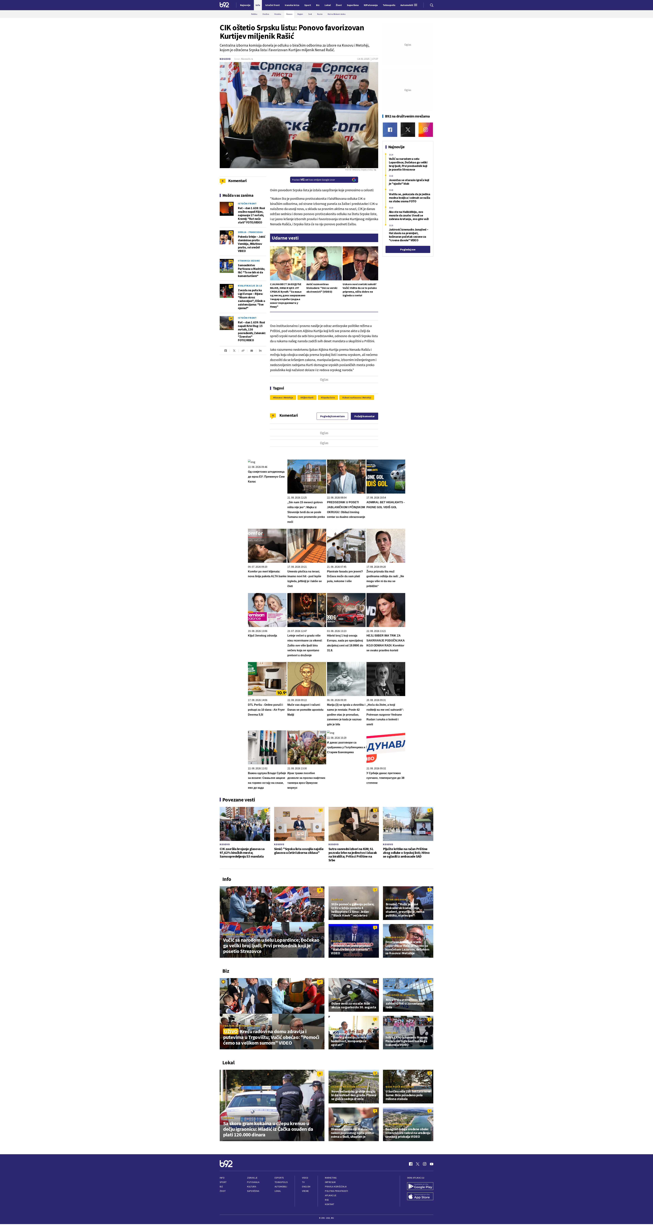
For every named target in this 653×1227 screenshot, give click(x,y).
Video (305, 1177)
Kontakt (329, 1204)
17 (320, 982)
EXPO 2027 (391, 1032)
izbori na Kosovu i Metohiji (357, 397)
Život (223, 1191)
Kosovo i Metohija (283, 397)
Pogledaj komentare (332, 416)
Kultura (251, 1186)
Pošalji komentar (364, 416)
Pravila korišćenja (336, 1186)
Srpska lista (328, 397)
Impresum (330, 1182)
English (306, 1186)
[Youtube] (431, 1164)
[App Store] (420, 1196)
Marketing (331, 1177)
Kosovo (225, 59)
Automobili (281, 1186)
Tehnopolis (281, 1182)
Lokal (278, 1191)
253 (230, 286)
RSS (327, 1199)
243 (230, 261)
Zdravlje (252, 1177)
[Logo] (224, 5)
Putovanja (253, 1182)
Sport (223, 1182)
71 (231, 204)
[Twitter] (408, 129)
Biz (221, 1186)
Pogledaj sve (407, 249)
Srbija (335, 998)
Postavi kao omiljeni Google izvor (313, 179)
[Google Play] (420, 1186)
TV (303, 1182)
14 (231, 318)
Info (222, 1177)
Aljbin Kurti (308, 397)
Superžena (253, 1191)
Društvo (337, 899)
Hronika (228, 1117)
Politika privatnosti (336, 1191)
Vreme (305, 1191)
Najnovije (245, 5)
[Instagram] (425, 129)
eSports (279, 1177)
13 (430, 1073)
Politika (336, 941)
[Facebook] (390, 129)
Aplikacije (330, 1195)
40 (231, 232)
